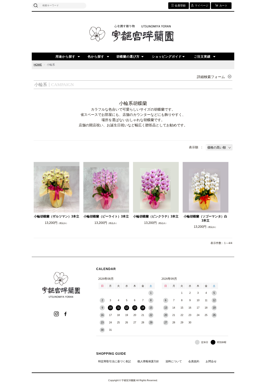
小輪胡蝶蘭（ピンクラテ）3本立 (156, 216)
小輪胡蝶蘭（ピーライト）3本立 (106, 216)
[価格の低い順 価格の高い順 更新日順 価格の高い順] (219, 147)
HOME (38, 64)
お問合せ (211, 361)
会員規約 (193, 361)
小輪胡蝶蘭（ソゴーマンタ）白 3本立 (205, 218)
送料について (174, 361)
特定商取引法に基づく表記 (114, 361)
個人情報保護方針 (148, 361)
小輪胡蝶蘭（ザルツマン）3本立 (56, 216)
